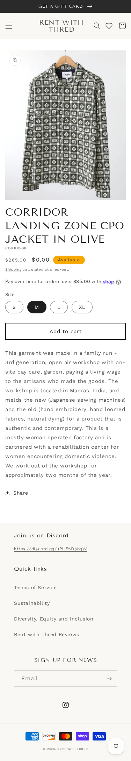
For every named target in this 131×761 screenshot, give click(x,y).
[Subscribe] (109, 679)
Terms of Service (35, 587)
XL (82, 307)
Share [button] (20, 493)
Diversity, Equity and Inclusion (54, 619)
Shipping (13, 269)
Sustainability (32, 603)
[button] (8, 25)
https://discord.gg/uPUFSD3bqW (50, 548)
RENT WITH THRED (72, 749)
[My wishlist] (109, 25)
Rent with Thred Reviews (46, 634)
